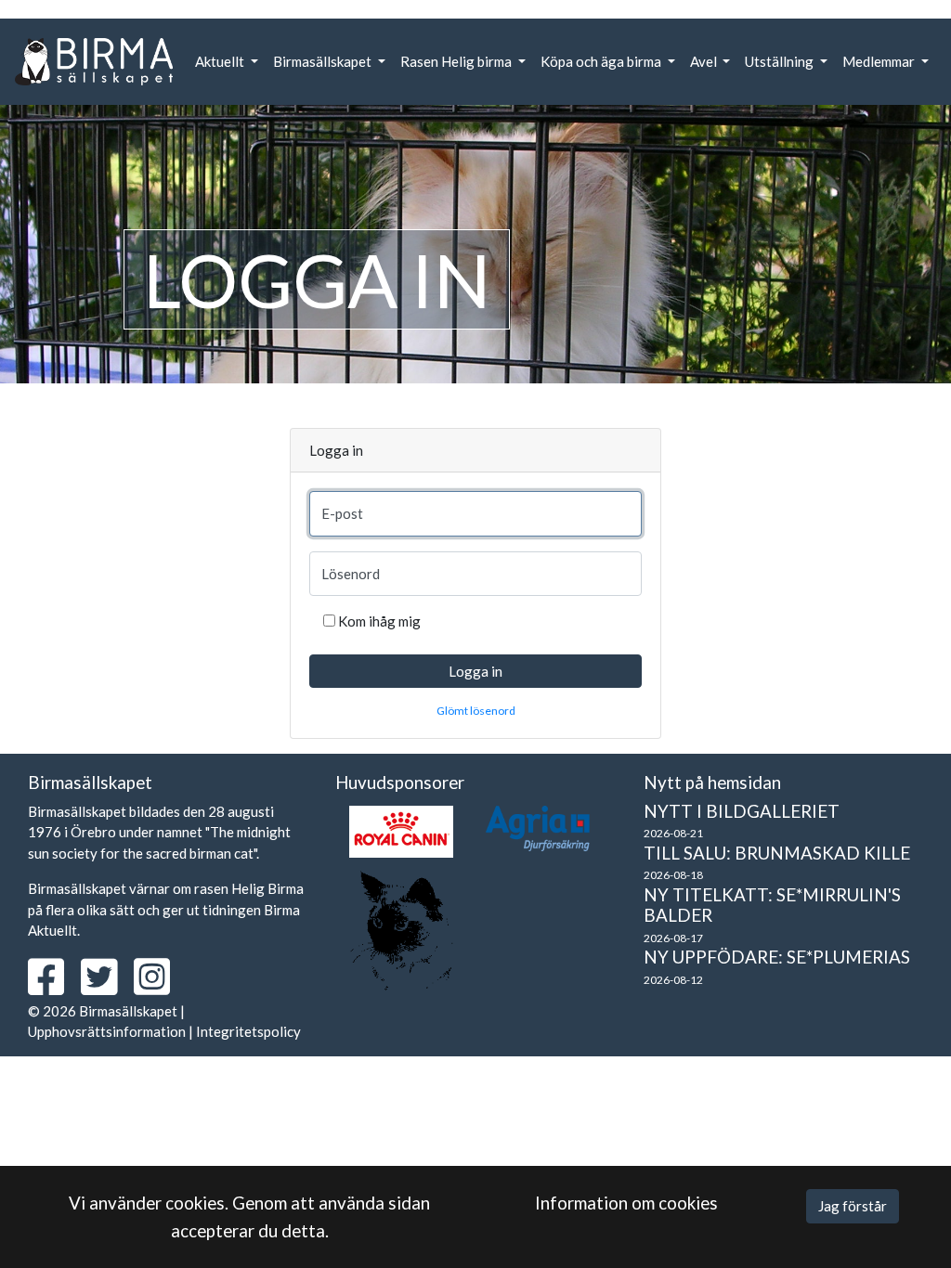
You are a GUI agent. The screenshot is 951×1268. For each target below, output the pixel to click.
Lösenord (350, 573)
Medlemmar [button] (880, 61)
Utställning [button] (780, 61)
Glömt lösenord (475, 711)
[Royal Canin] (401, 832)
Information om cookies (626, 1202)
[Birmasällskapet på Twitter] (106, 986)
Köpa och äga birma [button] (602, 61)
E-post (342, 513)
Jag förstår (852, 1205)
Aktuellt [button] (221, 61)
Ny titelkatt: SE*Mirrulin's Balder (772, 905)
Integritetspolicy (248, 1031)
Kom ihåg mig (379, 621)
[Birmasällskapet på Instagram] (159, 986)
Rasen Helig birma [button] (457, 61)
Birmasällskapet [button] (323, 61)
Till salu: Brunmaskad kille (777, 852)
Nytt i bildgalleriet (742, 811)
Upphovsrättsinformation (107, 1031)
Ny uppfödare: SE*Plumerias (777, 956)
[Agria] (538, 828)
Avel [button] (705, 61)
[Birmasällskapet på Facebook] (53, 986)
